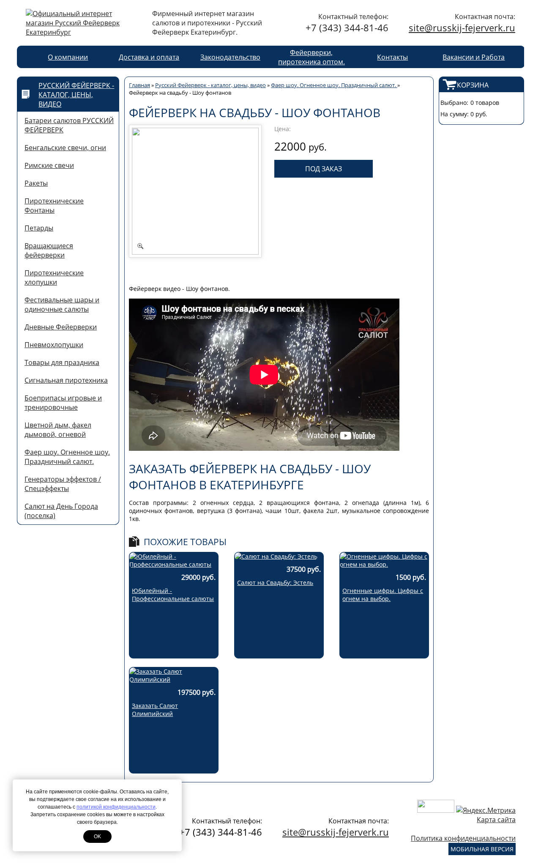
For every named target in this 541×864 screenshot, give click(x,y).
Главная (139, 85)
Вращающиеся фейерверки (49, 250)
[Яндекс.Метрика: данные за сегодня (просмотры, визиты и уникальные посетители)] (486, 810)
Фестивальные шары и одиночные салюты (62, 304)
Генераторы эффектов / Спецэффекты (63, 484)
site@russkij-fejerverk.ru (462, 27)
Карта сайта (496, 819)
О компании (68, 57)
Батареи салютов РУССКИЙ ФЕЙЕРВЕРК (69, 125)
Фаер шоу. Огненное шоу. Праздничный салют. (67, 456)
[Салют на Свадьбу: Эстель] (276, 556)
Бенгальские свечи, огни (65, 147)
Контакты (392, 57)
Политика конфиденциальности (463, 838)
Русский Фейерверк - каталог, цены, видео (76, 95)
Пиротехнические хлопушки (54, 277)
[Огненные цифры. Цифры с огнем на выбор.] (384, 564)
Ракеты (36, 183)
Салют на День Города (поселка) (61, 511)
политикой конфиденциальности (116, 807)
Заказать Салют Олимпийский (155, 710)
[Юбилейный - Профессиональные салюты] (173, 564)
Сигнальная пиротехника (66, 380)
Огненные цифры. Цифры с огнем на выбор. (382, 595)
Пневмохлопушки (54, 344)
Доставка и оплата (149, 57)
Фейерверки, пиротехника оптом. (311, 57)
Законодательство (230, 57)
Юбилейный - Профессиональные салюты (173, 595)
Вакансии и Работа (474, 57)
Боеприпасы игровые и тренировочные (63, 402)
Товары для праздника (62, 362)
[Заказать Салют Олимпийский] (173, 679)
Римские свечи (49, 165)
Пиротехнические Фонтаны (54, 205)
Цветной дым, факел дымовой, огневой (58, 429)
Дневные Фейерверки (61, 327)
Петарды (39, 228)
